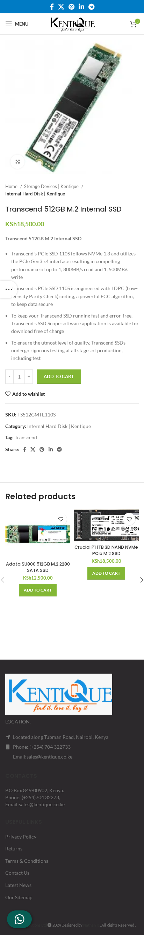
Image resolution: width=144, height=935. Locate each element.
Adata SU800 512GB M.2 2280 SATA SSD (38, 567)
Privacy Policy (20, 837)
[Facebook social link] (52, 6)
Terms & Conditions (26, 861)
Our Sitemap (19, 897)
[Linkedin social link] (81, 6)
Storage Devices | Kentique (52, 186)
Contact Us (17, 873)
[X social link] (61, 6)
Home (12, 186)
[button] (38, 590)
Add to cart (59, 376)
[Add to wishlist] (61, 519)
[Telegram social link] (91, 6)
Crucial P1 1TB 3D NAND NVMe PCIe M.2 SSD (106, 550)
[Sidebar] (8, 289)
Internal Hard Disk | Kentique (35, 193)
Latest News (18, 885)
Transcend (26, 437)
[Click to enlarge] (17, 162)
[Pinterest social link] (71, 6)
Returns (13, 848)
